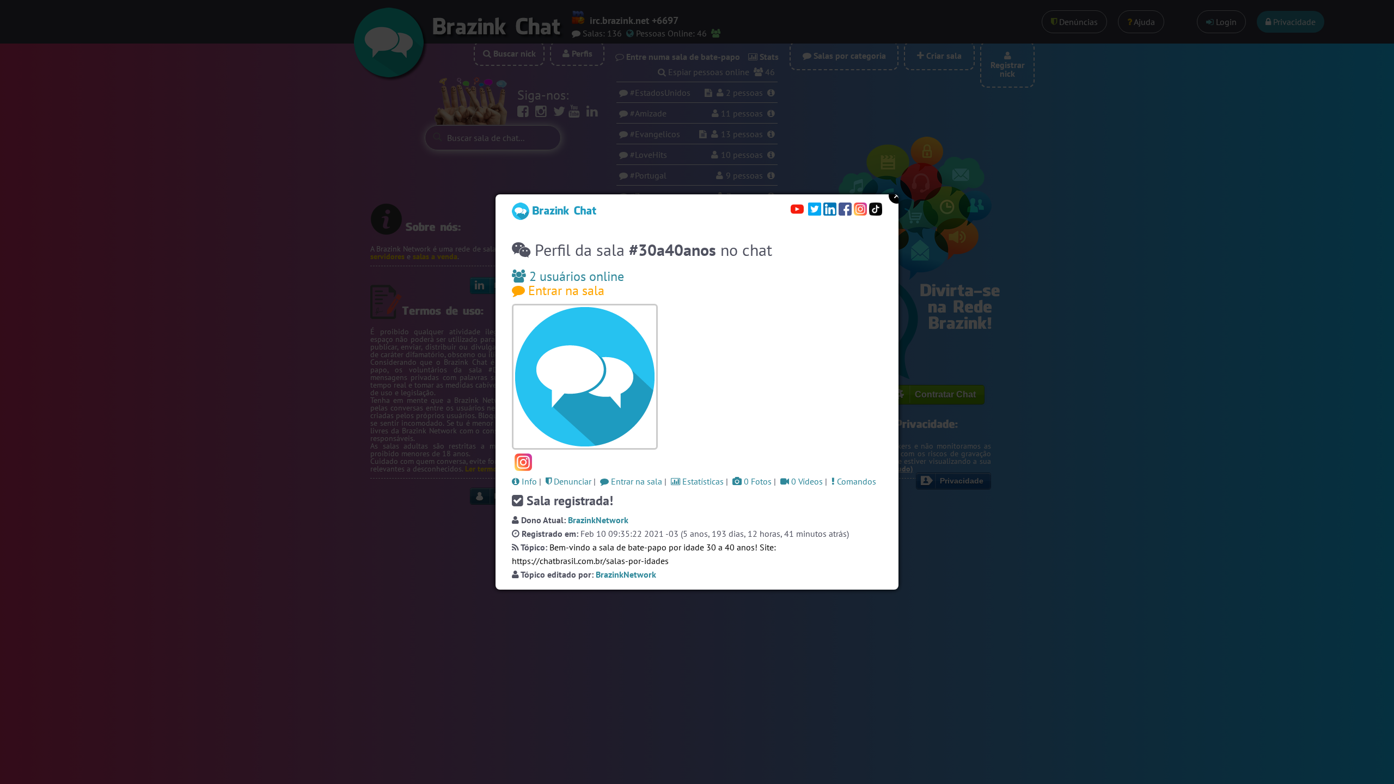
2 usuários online (575, 276)
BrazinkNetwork (598, 519)
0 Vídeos (806, 481)
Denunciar (571, 481)
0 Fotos (757, 481)
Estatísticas (702, 481)
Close (897, 195)
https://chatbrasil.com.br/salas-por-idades (590, 560)
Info (528, 481)
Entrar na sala (564, 290)
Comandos (855, 481)
